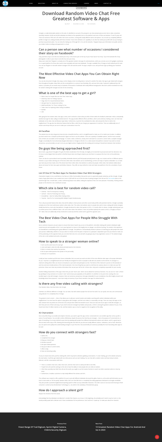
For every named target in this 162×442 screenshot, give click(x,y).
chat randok (111, 178)
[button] (159, 3)
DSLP (68, 24)
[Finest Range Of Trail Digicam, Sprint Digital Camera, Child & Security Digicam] (40, 427)
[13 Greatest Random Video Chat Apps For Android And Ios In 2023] (121, 427)
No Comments (91, 24)
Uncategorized (81, 7)
